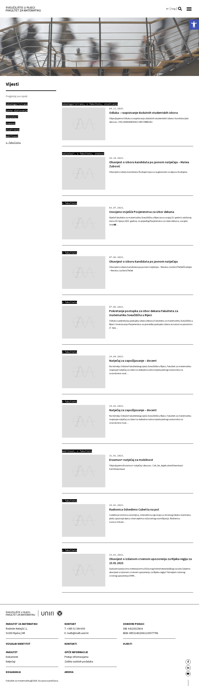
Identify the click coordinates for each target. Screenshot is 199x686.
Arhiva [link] (69, 672)
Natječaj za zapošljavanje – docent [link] (133, 360)
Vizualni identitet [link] (18, 643)
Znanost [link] (99, 153)
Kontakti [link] (71, 643)
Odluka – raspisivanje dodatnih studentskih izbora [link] (143, 113)
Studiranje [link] (111, 103)
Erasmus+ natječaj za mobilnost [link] (131, 460)
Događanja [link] (13, 672)
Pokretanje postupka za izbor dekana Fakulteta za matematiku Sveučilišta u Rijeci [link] (143, 313)
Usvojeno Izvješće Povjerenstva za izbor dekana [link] (141, 212)
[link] (194, 24)
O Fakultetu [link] (93, 103)
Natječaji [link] (68, 153)
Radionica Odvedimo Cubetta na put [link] (134, 509)
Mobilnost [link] (68, 451)
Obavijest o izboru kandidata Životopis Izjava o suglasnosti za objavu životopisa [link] (148, 171)
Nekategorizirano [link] (73, 103)
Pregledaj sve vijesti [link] (16, 96)
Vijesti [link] (127, 643)
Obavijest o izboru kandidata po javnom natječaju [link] (143, 261)
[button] (180, 9)
